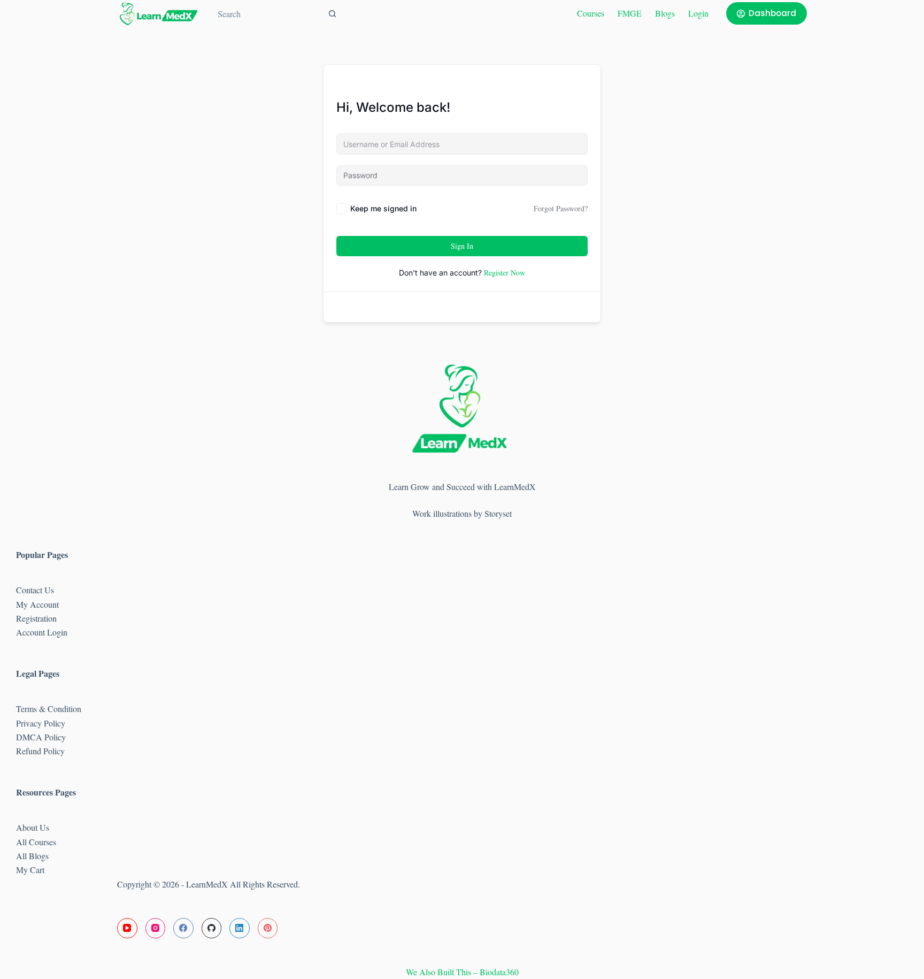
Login (698, 13)
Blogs (665, 13)
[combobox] (266, 13)
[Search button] (332, 13)
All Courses (36, 841)
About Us (32, 827)
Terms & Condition (48, 708)
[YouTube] (127, 928)
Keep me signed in (383, 208)
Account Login (41, 632)
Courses (590, 13)
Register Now (504, 272)
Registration (36, 618)
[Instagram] (155, 928)
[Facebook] (183, 928)
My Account (37, 604)
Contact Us (35, 589)
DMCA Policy (42, 737)
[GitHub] (212, 928)
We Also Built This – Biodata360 (462, 971)
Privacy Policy (40, 723)
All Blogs (32, 855)
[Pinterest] (268, 928)
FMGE (630, 13)
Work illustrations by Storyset (462, 513)
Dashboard (772, 13)
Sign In (462, 246)
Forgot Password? (561, 208)
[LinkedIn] (239, 928)
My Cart (30, 869)
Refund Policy (40, 750)
